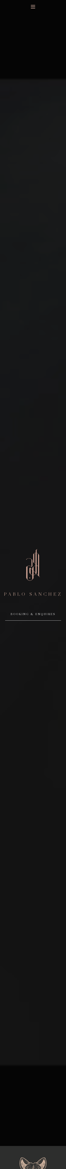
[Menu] (33, 7)
